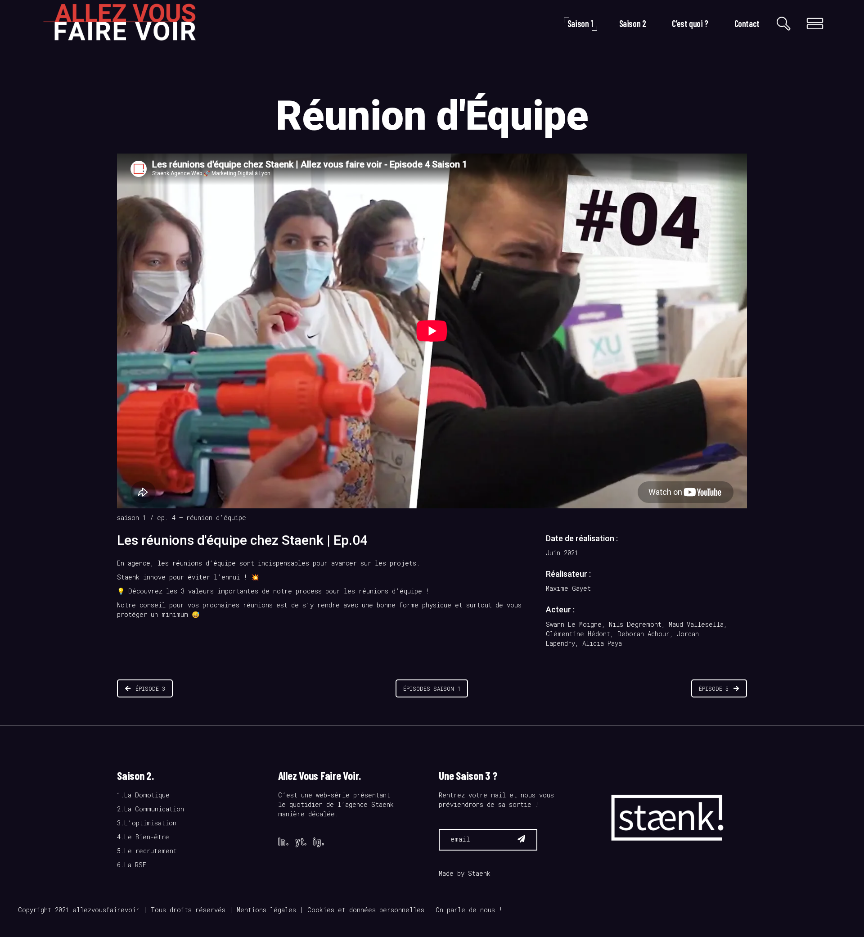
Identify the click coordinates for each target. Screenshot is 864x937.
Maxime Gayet (568, 588)
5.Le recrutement (147, 850)
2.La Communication (150, 809)
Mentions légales (266, 909)
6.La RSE (131, 864)
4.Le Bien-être (143, 837)
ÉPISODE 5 (714, 688)
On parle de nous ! (469, 909)
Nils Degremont (635, 624)
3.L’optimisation (146, 823)
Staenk (479, 873)
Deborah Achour (643, 633)
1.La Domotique (143, 795)
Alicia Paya (602, 643)
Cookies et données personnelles (365, 909)
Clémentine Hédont (578, 633)
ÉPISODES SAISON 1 (431, 688)
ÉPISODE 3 (150, 688)
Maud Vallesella (696, 624)
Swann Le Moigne (574, 624)
